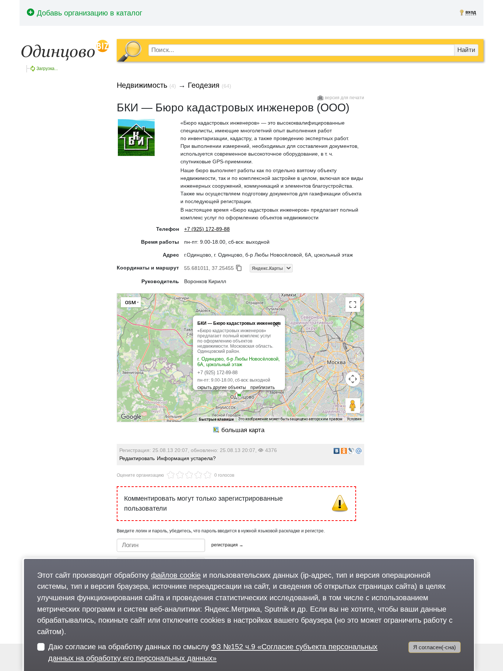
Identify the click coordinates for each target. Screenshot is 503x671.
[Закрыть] (276, 324)
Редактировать (137, 458)
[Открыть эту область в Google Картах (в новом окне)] (131, 417)
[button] (239, 395)
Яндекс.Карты (267, 268)
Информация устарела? (186, 458)
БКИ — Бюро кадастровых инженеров (239, 323)
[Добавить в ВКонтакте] (337, 451)
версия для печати (344, 97)
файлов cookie (176, 575)
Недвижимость (142, 85)
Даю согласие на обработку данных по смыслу (212, 652)
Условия (354, 419)
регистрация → (227, 544)
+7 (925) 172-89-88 (207, 229)
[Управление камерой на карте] (352, 379)
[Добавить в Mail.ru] (359, 451)
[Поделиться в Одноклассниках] (344, 451)
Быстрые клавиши (216, 419)
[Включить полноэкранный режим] (352, 304)
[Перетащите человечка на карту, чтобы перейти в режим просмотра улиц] (352, 405)
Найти (466, 49)
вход (470, 12)
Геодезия (203, 85)
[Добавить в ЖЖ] (351, 451)
